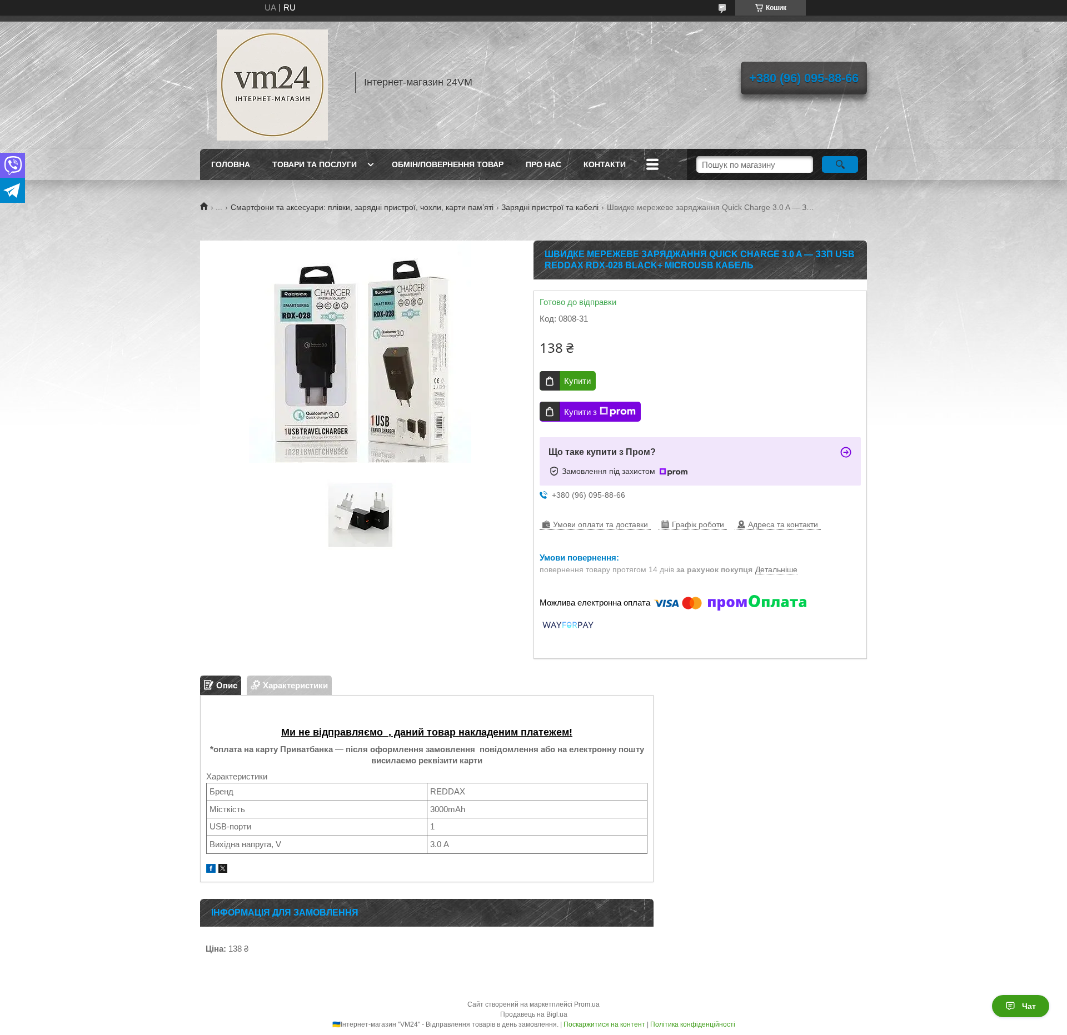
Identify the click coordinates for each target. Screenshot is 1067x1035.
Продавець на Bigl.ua (533, 1014)
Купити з (580, 412)
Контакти (605, 164)
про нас (543, 164)
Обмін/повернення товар (447, 164)
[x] (222, 869)
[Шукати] (840, 164)
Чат (1029, 1006)
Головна (230, 164)
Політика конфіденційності (692, 1024)
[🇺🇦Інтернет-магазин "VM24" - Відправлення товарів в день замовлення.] (272, 82)
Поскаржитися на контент (604, 1024)
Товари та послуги (314, 164)
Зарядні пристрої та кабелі (550, 207)
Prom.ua (587, 1004)
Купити (577, 381)
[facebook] (211, 869)
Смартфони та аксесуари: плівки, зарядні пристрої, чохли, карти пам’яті (362, 207)
